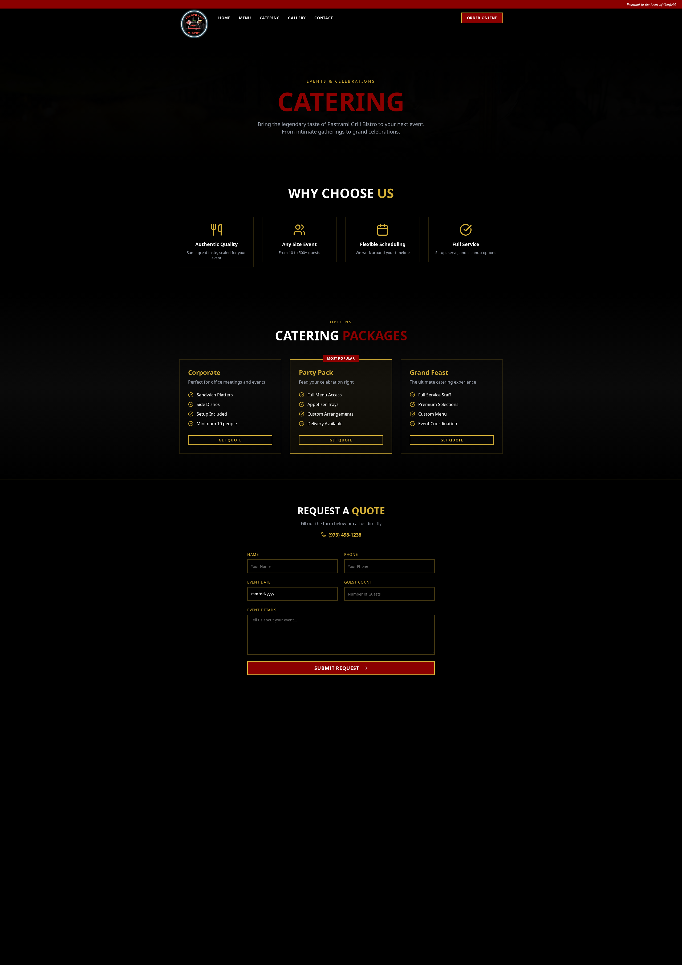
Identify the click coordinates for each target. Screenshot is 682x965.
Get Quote (230, 440)
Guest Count (358, 582)
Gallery (297, 17)
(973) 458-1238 (344, 535)
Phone (351, 554)
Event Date (259, 582)
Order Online (482, 17)
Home (224, 17)
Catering (270, 17)
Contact (323, 17)
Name (253, 554)
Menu (245, 17)
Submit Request (336, 668)
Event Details (262, 609)
